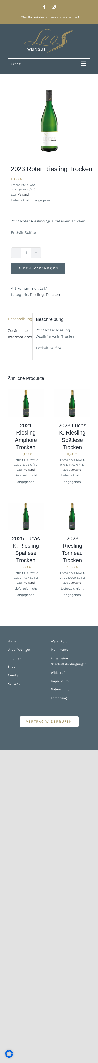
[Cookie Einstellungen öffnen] (9, 1056)
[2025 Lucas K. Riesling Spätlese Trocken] (26, 505)
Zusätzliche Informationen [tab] (18, 333)
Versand (23, 194)
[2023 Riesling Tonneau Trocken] (72, 505)
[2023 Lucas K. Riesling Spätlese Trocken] (72, 392)
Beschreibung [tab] (18, 319)
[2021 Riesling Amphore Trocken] (26, 392)
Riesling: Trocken (45, 294)
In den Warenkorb (37, 268)
